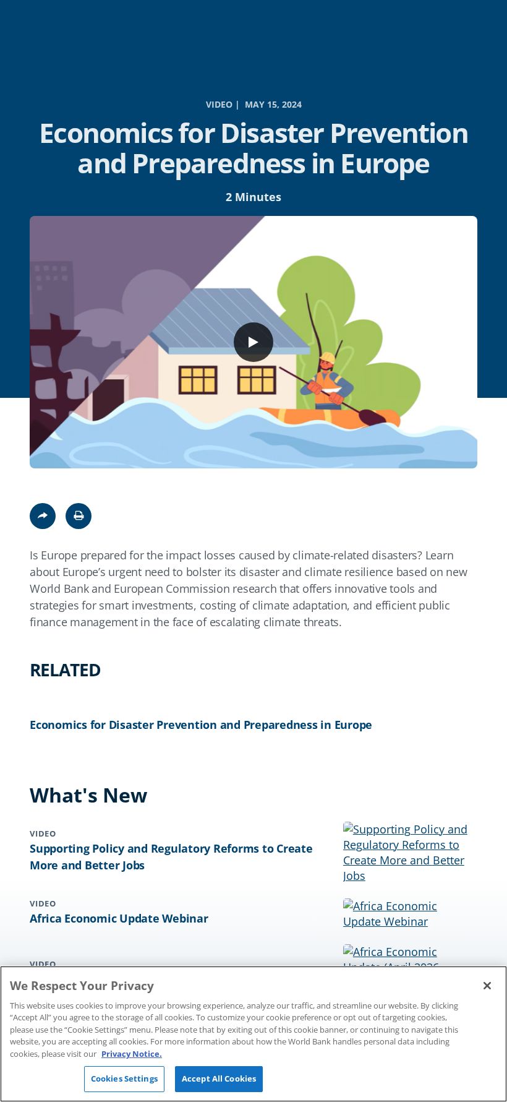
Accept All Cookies (219, 1078)
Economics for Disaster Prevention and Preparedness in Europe (201, 724)
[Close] (487, 985)
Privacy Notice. (131, 1053)
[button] (79, 516)
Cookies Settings (124, 1078)
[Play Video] (253, 342)
